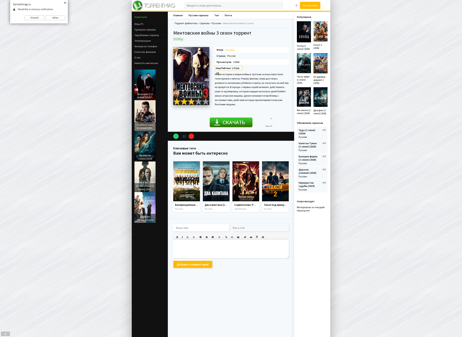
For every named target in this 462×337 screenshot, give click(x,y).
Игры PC (138, 24)
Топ (216, 15)
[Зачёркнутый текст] (194, 237)
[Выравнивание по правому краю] (213, 237)
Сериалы (205, 23)
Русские (216, 23)
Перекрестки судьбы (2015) (307, 184)
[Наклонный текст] (182, 237)
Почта (228, 15)
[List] (263, 237)
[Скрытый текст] (245, 237)
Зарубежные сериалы (146, 35)
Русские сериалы (198, 15)
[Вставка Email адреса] (232, 237)
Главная (178, 15)
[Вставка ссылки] (226, 237)
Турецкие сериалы (145, 29)
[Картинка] (238, 237)
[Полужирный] (177, 237)
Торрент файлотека (186, 23)
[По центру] (207, 237)
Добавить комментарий (193, 264)
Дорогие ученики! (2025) (307, 171)
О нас (137, 57)
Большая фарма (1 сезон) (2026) (308, 158)
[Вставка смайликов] (219, 237)
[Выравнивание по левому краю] (201, 237)
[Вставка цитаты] (251, 237)
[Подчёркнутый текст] (188, 237)
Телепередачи (142, 40)
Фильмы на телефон (145, 46)
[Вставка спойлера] (257, 237)
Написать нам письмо (146, 63)
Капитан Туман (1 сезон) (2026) (308, 145)
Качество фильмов (145, 52)
